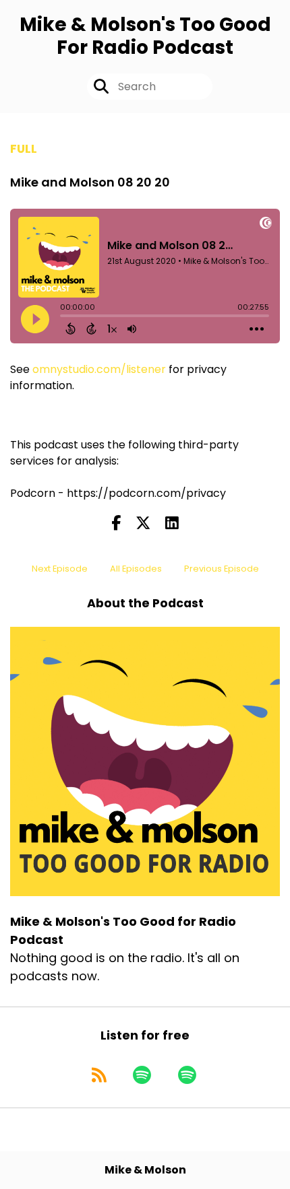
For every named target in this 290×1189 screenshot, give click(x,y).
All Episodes (136, 568)
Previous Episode (221, 568)
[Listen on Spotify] (142, 1075)
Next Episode (60, 568)
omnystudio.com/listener (99, 369)
